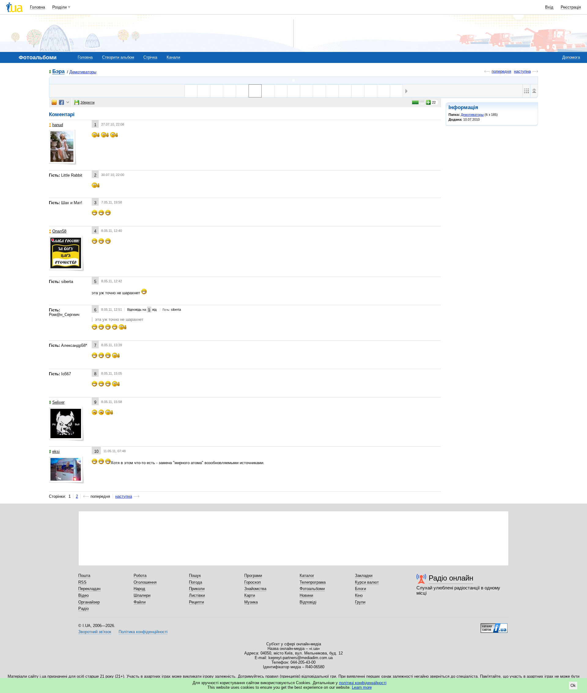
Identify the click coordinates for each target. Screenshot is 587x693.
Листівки (197, 595)
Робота (140, 575)
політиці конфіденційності (362, 682)
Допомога (571, 57)
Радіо (83, 608)
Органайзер (89, 602)
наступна (522, 71)
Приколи (197, 588)
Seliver (58, 402)
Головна (37, 7)
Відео (83, 595)
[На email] (54, 102)
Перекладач (89, 588)
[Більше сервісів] (67, 102)
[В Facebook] (61, 102)
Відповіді (308, 602)
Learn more (362, 687)
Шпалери (142, 595)
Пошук (195, 575)
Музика (251, 602)
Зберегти (87, 102)
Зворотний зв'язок (94, 631)
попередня (501, 71)
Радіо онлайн (451, 578)
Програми (253, 575)
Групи (360, 602)
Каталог (307, 575)
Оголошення (145, 582)
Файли (140, 602)
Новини (306, 595)
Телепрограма (313, 582)
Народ (139, 588)
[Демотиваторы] (293, 80)
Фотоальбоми (312, 588)
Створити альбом (118, 57)
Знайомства (255, 588)
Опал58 (59, 231)
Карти (249, 595)
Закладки (363, 575)
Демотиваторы (82, 72)
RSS (82, 582)
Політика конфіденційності (143, 631)
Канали (173, 57)
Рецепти (196, 602)
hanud (57, 125)
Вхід (549, 7)
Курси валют (367, 582)
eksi (56, 451)
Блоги (360, 588)
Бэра (58, 71)
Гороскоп (252, 582)
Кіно (359, 595)
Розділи (59, 7)
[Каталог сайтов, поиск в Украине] (494, 625)
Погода (195, 582)
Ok (573, 685)
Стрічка (150, 57)
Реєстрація (571, 7)
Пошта (84, 575)
